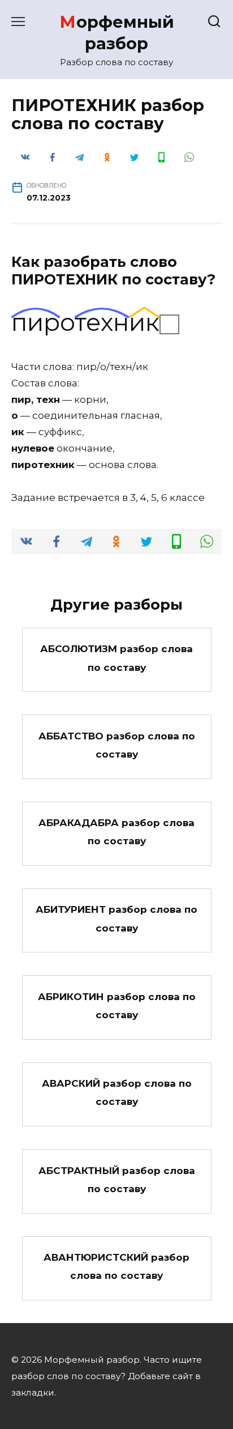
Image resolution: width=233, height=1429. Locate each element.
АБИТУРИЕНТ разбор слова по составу (116, 918)
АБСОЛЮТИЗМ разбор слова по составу (116, 658)
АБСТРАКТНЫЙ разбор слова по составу (116, 1179)
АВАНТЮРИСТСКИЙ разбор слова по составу (116, 1266)
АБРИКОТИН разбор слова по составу (117, 1005)
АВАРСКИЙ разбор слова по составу (117, 1092)
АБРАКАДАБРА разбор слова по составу (116, 832)
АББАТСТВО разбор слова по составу (116, 744)
